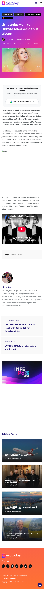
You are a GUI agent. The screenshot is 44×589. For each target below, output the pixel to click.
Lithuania (7, 18)
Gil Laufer (6, 287)
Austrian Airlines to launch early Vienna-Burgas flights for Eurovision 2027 (20, 455)
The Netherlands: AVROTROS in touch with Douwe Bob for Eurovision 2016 (20, 328)
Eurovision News (33, 14)
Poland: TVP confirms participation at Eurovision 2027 (20, 481)
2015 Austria (7, 14)
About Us (5, 576)
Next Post (8, 342)
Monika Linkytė (16, 255)
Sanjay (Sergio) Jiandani (14, 458)
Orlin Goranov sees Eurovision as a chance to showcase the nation (21, 534)
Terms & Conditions (9, 579)
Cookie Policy (23, 576)
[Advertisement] (22, 409)
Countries (19, 14)
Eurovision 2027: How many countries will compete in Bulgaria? (21, 508)
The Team (13, 576)
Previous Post (14, 321)
